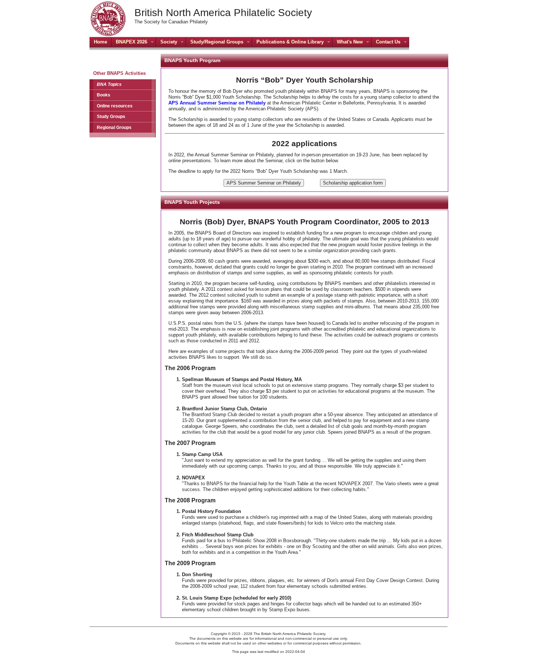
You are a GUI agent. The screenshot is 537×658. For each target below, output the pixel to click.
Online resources (115, 105)
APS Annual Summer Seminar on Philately (217, 103)
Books (103, 94)
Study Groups (111, 116)
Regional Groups (114, 127)
